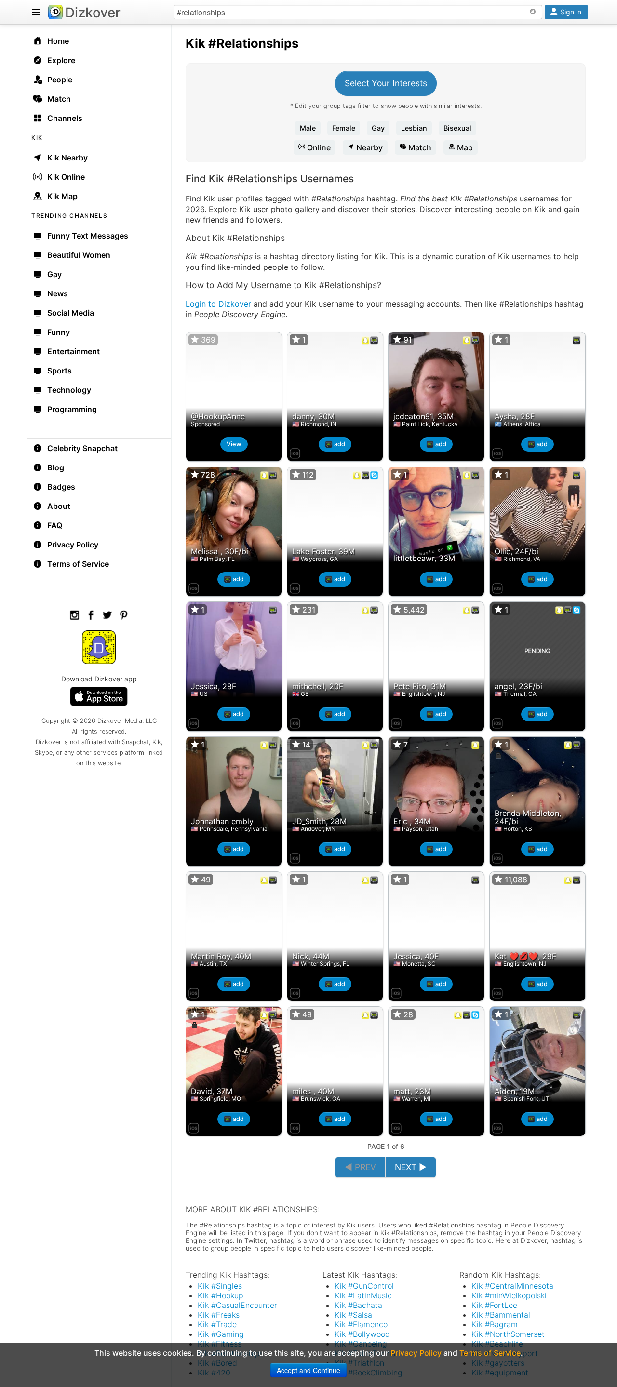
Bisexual (457, 128)
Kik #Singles (220, 1286)
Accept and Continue (308, 1370)
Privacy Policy (72, 544)
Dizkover (93, 12)
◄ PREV (360, 1167)
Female (343, 128)
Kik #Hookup (220, 1295)
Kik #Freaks (219, 1315)
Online (318, 147)
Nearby (368, 147)
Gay (378, 128)
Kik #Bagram (494, 1324)
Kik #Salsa (353, 1315)
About (58, 506)
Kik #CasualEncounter (237, 1305)
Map (464, 147)
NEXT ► (411, 1167)
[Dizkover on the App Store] (295, 452)
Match (418, 147)
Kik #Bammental (500, 1315)
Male (308, 128)
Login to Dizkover (218, 303)
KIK (37, 137)
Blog (55, 467)
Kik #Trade (217, 1324)
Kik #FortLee (494, 1305)
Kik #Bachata (358, 1305)
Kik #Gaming (221, 1334)
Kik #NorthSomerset (508, 1334)
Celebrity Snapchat (82, 448)
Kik (195, 43)
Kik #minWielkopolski (509, 1295)
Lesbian (414, 128)
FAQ (54, 525)
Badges (61, 487)
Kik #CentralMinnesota (512, 1286)
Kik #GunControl (364, 1286)
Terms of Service (78, 564)
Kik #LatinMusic (363, 1295)
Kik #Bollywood (362, 1334)
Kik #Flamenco (361, 1324)
